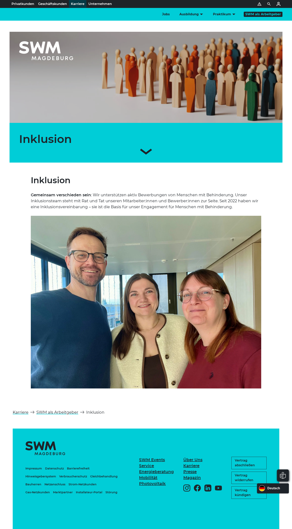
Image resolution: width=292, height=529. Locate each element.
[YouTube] (218, 488)
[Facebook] (197, 488)
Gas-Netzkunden (37, 492)
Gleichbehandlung (104, 476)
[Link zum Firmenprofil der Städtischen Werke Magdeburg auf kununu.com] (247, 507)
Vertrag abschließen (245, 463)
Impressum (33, 468)
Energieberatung (156, 471)
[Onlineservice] (278, 4)
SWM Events (152, 459)
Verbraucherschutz (73, 476)
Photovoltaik (152, 483)
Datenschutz (54, 468)
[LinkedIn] (207, 488)
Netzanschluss (54, 484)
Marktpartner (63, 492)
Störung (111, 492)
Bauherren (33, 484)
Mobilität (148, 477)
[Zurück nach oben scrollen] (277, 524)
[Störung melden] (259, 4)
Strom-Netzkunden (83, 484)
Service (146, 465)
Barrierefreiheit (78, 468)
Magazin (192, 477)
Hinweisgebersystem (40, 476)
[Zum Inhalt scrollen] (146, 152)
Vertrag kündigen (243, 492)
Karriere (191, 465)
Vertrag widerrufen (244, 477)
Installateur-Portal (89, 492)
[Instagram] (186, 488)
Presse (190, 471)
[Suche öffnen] (269, 4)
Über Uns (192, 459)
